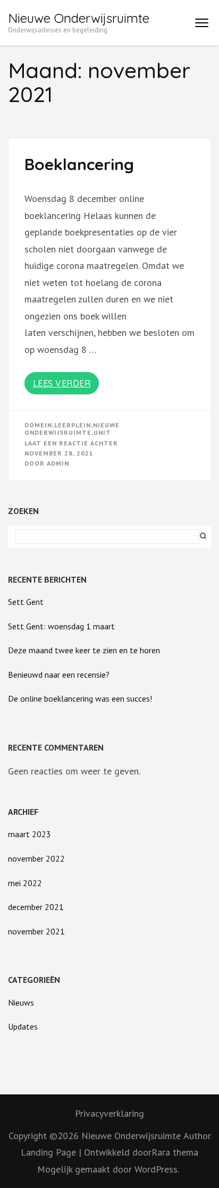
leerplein (72, 425)
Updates (23, 1026)
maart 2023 (29, 834)
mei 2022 (25, 883)
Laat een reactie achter (71, 443)
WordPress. (156, 1169)
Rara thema (174, 1152)
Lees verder (62, 383)
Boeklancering (79, 164)
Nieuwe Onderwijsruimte (78, 18)
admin (58, 463)
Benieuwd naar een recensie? (59, 674)
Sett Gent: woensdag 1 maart (61, 626)
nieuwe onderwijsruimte (72, 428)
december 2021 (36, 906)
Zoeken (23, 510)
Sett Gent (26, 601)
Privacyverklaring (109, 1113)
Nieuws (21, 1002)
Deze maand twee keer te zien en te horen (84, 650)
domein (38, 425)
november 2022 (36, 858)
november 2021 (36, 931)
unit (102, 432)
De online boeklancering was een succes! (80, 698)
